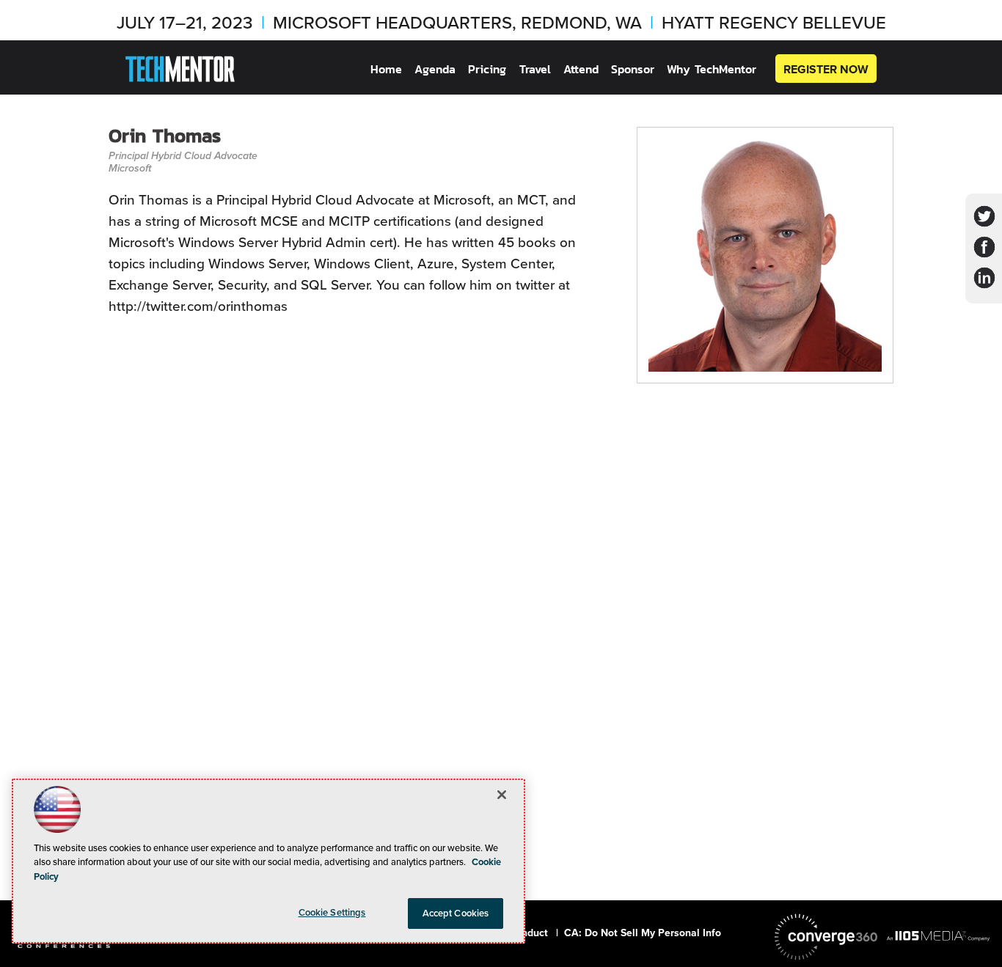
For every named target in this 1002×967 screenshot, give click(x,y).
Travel (535, 69)
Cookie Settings (332, 912)
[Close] (502, 795)
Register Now (825, 69)
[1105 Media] (938, 935)
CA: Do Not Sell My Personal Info (642, 933)
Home (386, 69)
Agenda (435, 69)
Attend (581, 69)
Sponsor (632, 69)
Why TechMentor (711, 69)
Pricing (487, 69)
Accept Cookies (456, 913)
